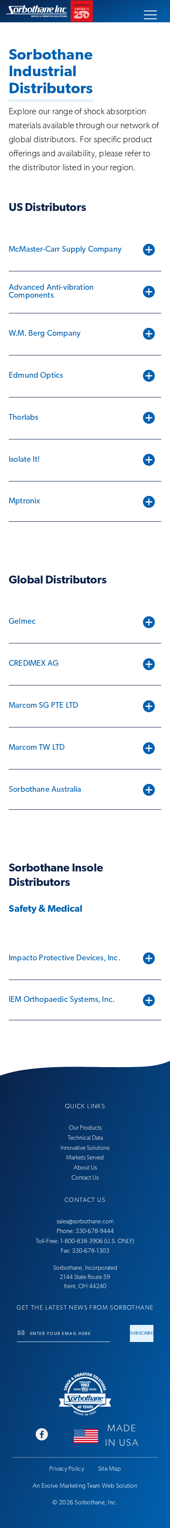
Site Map (109, 1469)
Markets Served (85, 1158)
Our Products (85, 1128)
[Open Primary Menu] (150, 15)
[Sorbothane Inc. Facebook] (42, 1435)
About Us (85, 1168)
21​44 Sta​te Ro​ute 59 (85, 1277)
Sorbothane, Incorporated (85, 1268)
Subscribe (141, 1333)
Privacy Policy (66, 1469)
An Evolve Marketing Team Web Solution (85, 1486)
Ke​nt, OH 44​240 (85, 1286)
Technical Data (85, 1138)
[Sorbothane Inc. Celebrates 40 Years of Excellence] (85, 1394)
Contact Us (85, 1178)
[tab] (85, 250)
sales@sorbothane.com (85, 1222)
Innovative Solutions (85, 1148)
